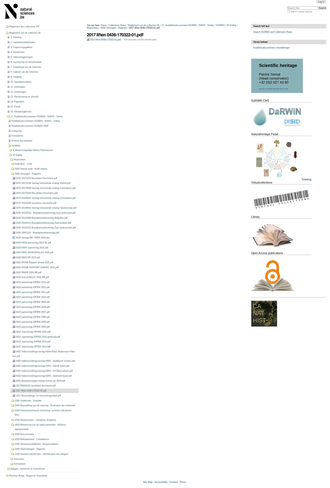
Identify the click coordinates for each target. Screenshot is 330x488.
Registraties (93, 28)
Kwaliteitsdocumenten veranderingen (271, 47)
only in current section (301, 11)
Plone (183, 482)
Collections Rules (117, 25)
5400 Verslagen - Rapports (114, 28)
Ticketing (306, 179)
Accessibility (161, 482)
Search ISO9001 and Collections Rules (272, 32)
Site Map (148, 482)
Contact (173, 482)
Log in (321, 2)
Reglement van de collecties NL (144, 25)
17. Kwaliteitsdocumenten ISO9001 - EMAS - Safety (188, 25)
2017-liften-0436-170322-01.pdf (106, 39)
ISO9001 (220, 25)
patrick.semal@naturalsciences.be (273, 89)
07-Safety (231, 25)
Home (104, 25)
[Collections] (21, 12)
